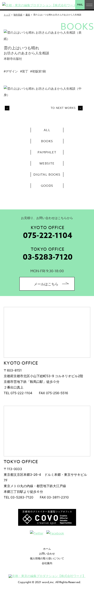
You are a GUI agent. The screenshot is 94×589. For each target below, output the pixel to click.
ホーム (47, 548)
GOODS (47, 185)
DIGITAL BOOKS (46, 174)
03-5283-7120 (48, 257)
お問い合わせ (47, 553)
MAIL (80, 5)
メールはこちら (46, 284)
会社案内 (47, 563)
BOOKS (47, 141)
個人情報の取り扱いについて (47, 558)
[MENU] (89, 4)
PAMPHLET (47, 152)
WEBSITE (47, 163)
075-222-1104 (47, 235)
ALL (47, 130)
